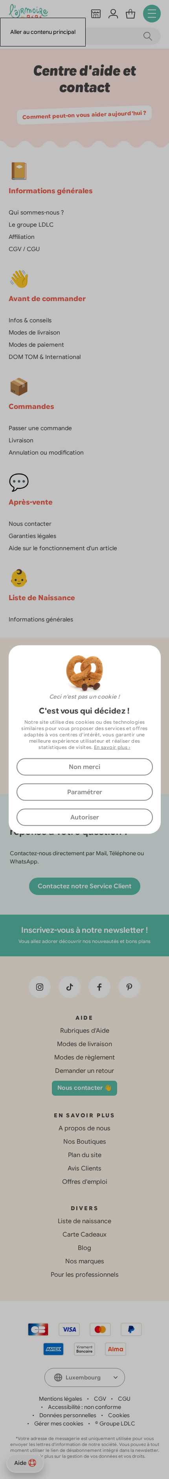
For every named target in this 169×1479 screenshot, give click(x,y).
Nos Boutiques (84, 1142)
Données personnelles (67, 1415)
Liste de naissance (84, 1221)
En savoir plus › (112, 747)
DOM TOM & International (45, 357)
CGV (100, 1398)
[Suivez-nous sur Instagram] (40, 987)
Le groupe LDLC (31, 224)
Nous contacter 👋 (84, 1087)
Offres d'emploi (84, 1182)
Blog (84, 1248)
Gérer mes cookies (58, 1423)
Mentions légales (60, 1398)
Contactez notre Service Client (85, 886)
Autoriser (84, 817)
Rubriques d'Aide (84, 1031)
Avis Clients (84, 1168)
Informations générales (41, 619)
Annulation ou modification (46, 452)
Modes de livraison (34, 332)
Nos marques (84, 1261)
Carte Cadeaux (84, 1235)
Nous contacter (30, 523)
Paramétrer (84, 792)
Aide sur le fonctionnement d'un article (63, 548)
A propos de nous (84, 1128)
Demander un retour (84, 1071)
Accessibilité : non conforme (84, 1407)
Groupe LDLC (117, 1423)
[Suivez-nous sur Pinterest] (129, 987)
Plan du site (84, 1155)
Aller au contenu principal (42, 31)
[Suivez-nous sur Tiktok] (70, 987)
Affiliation (22, 236)
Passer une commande (40, 428)
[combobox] (84, 1377)
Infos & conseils (30, 320)
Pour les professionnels (85, 1275)
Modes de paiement (36, 344)
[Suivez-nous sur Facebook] (99, 987)
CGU (124, 1398)
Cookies (119, 1415)
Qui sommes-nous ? (36, 212)
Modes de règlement (84, 1057)
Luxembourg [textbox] (83, 1377)
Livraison (21, 440)
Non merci (84, 767)
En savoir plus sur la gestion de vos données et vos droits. (84, 1456)
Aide (20, 1462)
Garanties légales (32, 536)
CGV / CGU (24, 249)
